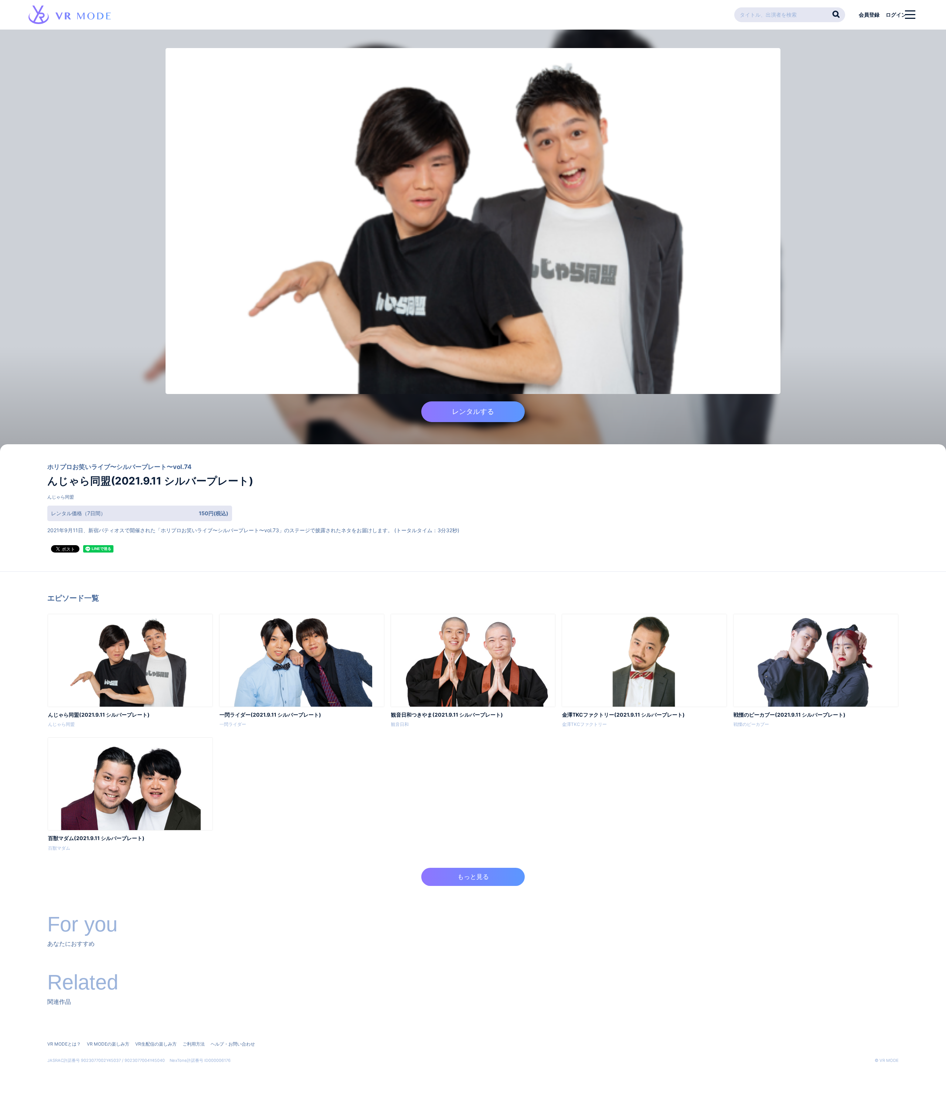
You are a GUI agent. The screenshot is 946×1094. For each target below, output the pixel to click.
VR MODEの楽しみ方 (108, 1044)
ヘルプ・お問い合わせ (233, 1044)
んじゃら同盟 (60, 497)
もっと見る (473, 876)
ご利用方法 (194, 1044)
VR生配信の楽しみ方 (156, 1044)
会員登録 (869, 14)
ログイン (896, 14)
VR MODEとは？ (64, 1044)
